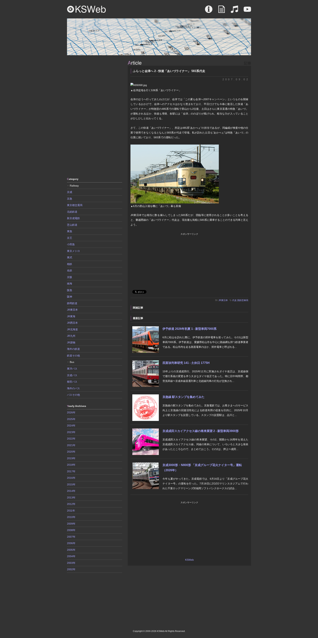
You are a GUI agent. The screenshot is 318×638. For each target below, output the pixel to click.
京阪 (69, 277)
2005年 (71, 549)
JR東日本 (223, 300)
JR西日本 (72, 322)
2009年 (71, 523)
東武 (69, 257)
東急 (69, 231)
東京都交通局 (74, 205)
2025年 (71, 419)
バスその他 (73, 394)
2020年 (71, 451)
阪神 (69, 296)
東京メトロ (73, 250)
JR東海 (71, 316)
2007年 (71, 536)
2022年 (71, 438)
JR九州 (71, 335)
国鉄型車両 (242, 300)
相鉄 (69, 264)
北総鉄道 (72, 211)
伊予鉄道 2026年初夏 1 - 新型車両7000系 (189, 328)
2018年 (71, 464)
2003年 (71, 562)
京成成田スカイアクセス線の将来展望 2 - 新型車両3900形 (200, 431)
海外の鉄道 (73, 348)
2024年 (71, 425)
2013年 (71, 497)
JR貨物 (71, 342)
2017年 (71, 471)
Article (221, 11)
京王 (69, 237)
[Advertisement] (94, 116)
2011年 (71, 510)
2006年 (71, 543)
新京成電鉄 (73, 218)
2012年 (71, 503)
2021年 (71, 445)
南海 (69, 283)
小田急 (71, 244)
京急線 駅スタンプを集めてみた (183, 396)
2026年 (71, 412)
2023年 (71, 432)
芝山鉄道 (72, 224)
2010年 (71, 517)
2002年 (71, 569)
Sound (234, 11)
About (208, 11)
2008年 (71, 530)
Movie (247, 11)
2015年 (71, 484)
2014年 (71, 490)
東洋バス (72, 368)
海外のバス (73, 388)
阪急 (69, 290)
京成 (69, 192)
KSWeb (86, 9)
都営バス (72, 381)
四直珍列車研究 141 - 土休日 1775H (186, 362)
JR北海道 (72, 329)
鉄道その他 (73, 355)
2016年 (71, 477)
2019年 (71, 458)
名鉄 (69, 270)
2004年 (71, 556)
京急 (69, 198)
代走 (234, 300)
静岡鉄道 (72, 303)
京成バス (72, 375)
